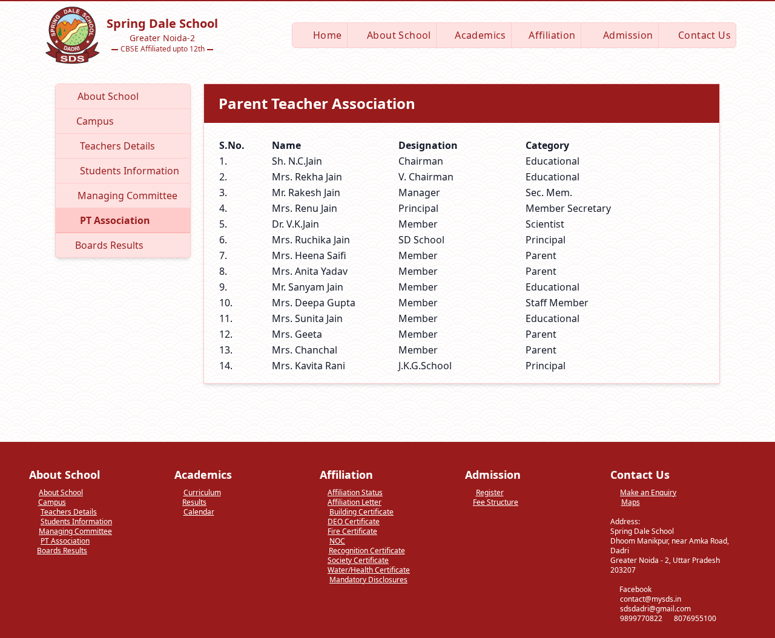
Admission (627, 35)
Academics (479, 35)
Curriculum (202, 493)
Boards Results (62, 551)
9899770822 (641, 618)
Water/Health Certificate (369, 570)
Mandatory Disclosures (368, 580)
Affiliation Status (355, 493)
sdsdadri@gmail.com (655, 608)
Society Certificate (358, 560)
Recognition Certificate (367, 551)
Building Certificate (361, 512)
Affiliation (551, 35)
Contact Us (703, 35)
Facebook (634, 589)
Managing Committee (75, 531)
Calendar (198, 512)
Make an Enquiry (648, 493)
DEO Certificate (354, 522)
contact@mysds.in (650, 599)
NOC (337, 541)
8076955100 (695, 618)
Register (490, 493)
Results (194, 502)
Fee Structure (495, 502)
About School (397, 35)
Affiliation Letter (354, 502)
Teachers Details (69, 512)
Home (326, 35)
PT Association (65, 541)
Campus (52, 502)
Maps (630, 502)
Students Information (76, 522)
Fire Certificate (352, 531)
